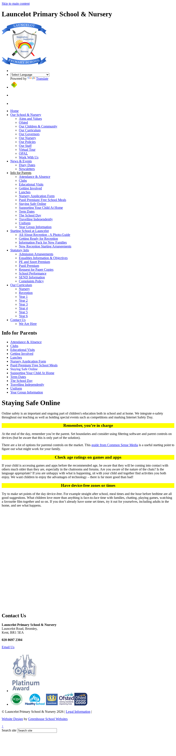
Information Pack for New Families (43, 242)
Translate (42, 78)
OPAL (23, 153)
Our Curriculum (30, 130)
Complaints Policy (31, 281)
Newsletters (27, 169)
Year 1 (23, 296)
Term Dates (27, 211)
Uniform (24, 223)
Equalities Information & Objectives (43, 258)
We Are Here (28, 324)
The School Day (30, 215)
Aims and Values (30, 118)
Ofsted (23, 122)
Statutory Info (19, 250)
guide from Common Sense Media (114, 445)
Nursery (24, 289)
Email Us (8, 647)
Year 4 (23, 308)
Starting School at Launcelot (29, 231)
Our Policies (27, 142)
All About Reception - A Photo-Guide (44, 235)
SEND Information (32, 277)
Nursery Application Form (37, 196)
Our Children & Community (38, 126)
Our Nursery (27, 138)
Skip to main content (16, 3)
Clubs (23, 180)
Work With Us (28, 157)
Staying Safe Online (32, 204)
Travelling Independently (36, 219)
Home (14, 111)
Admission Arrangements (36, 254)
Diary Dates (27, 165)
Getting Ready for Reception (38, 238)
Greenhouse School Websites (48, 719)
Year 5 (23, 312)
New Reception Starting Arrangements (45, 246)
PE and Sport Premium (34, 262)
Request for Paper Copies (36, 269)
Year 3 (23, 304)
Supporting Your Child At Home (41, 207)
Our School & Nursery (25, 115)
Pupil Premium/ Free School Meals (42, 200)
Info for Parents (20, 173)
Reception (26, 293)
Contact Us (18, 320)
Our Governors (29, 134)
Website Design (12, 719)
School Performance (32, 273)
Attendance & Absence (34, 176)
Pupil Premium (29, 265)
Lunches (24, 192)
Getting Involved (30, 188)
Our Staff (25, 146)
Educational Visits (31, 184)
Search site (9, 730)
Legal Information (78, 711)
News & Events (21, 161)
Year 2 (23, 300)
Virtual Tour (27, 149)
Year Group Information (35, 227)
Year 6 (23, 316)
